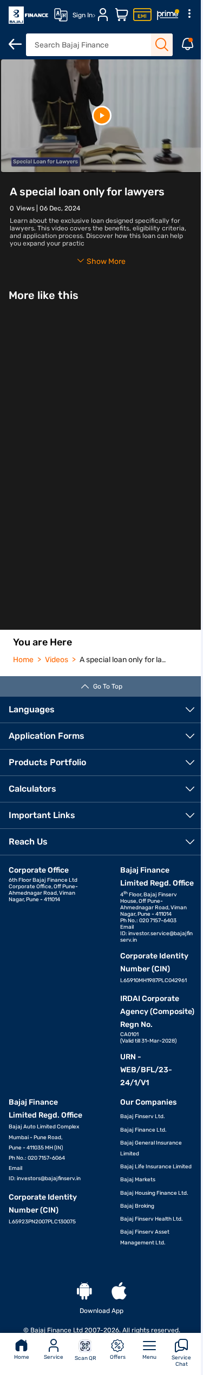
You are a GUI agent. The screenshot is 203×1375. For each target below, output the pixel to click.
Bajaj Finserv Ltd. (142, 1116)
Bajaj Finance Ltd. (143, 1130)
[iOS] (119, 1291)
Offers (118, 1357)
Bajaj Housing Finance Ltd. (154, 1193)
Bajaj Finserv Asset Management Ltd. (144, 1237)
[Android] (84, 1291)
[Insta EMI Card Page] (142, 15)
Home (21, 1357)
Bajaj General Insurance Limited (151, 1148)
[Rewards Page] (168, 15)
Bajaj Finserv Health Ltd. (151, 1219)
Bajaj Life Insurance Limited (156, 1166)
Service (53, 1357)
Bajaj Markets (137, 1179)
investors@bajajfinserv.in (49, 1178)
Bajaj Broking (137, 1206)
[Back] (15, 44)
